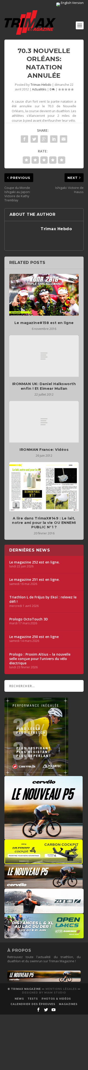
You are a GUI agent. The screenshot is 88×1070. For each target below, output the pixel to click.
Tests (33, 998)
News (19, 998)
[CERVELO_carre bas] (43, 837)
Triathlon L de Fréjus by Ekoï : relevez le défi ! (43, 599)
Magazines (68, 1004)
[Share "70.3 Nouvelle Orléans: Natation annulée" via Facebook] (24, 139)
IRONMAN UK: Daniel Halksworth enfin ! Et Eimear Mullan (44, 386)
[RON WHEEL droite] (43, 861)
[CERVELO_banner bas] (44, 980)
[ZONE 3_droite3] (44, 911)
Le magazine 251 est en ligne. (34, 579)
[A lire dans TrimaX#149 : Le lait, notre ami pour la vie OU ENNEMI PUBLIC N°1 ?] (44, 486)
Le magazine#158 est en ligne (44, 323)
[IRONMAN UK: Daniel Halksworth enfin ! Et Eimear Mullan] (44, 356)
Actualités (39, 89)
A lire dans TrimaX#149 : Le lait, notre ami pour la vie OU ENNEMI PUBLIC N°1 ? (44, 522)
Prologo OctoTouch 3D (28, 619)
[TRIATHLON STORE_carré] (36, 773)
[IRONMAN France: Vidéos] (44, 422)
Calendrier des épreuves (33, 1004)
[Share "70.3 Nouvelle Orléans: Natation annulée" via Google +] (44, 139)
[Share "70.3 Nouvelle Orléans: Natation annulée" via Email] (63, 139)
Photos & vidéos (56, 998)
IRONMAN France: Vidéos (44, 449)
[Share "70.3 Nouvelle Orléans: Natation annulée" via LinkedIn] (54, 139)
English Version (72, 2)
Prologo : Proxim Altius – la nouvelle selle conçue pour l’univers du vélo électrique (39, 658)
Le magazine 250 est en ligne (34, 637)
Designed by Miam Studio (44, 992)
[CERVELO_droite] (43, 886)
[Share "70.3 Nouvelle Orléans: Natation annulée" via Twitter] (34, 139)
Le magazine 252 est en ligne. (34, 562)
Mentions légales (61, 989)
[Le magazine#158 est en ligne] (44, 294)
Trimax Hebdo (41, 84)
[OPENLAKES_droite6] (44, 936)
